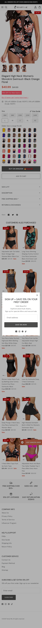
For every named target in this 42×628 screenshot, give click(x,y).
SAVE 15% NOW (21, 325)
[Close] (37, 295)
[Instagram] (19, 331)
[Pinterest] (22, 331)
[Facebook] (16, 331)
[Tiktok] (25, 331)
